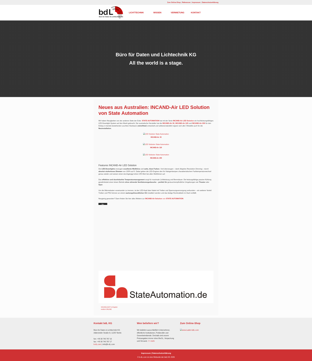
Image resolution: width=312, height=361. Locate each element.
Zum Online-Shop (174, 2)
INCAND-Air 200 (198, 123)
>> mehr (151, 341)
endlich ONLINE (106, 309)
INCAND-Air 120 (181, 123)
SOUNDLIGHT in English (109, 307)
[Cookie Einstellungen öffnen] (5, 358)
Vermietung (177, 12)
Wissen (157, 12)
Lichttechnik (136, 12)
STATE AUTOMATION (150, 121)
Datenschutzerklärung (210, 2)
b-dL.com (97, 344)
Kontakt (196, 12)
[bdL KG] (111, 12)
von (164, 199)
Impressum (196, 2)
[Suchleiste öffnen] (208, 12)
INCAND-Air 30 (168, 123)
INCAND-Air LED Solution (183, 121)
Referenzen (186, 2)
